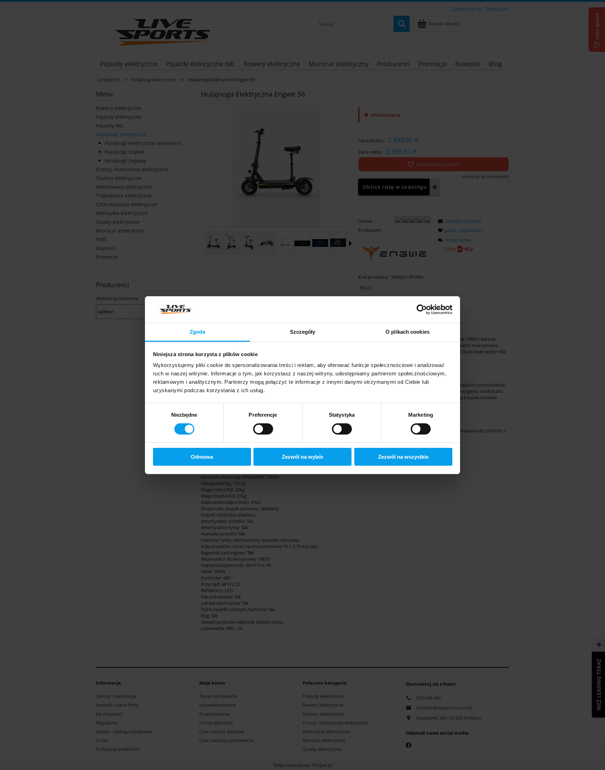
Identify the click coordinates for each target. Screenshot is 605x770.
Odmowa (202, 457)
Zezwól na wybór (303, 457)
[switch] (263, 429)
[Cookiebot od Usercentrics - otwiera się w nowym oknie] (421, 309)
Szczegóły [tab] (302, 332)
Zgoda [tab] (198, 332)
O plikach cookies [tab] (407, 332)
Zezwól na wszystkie (403, 457)
